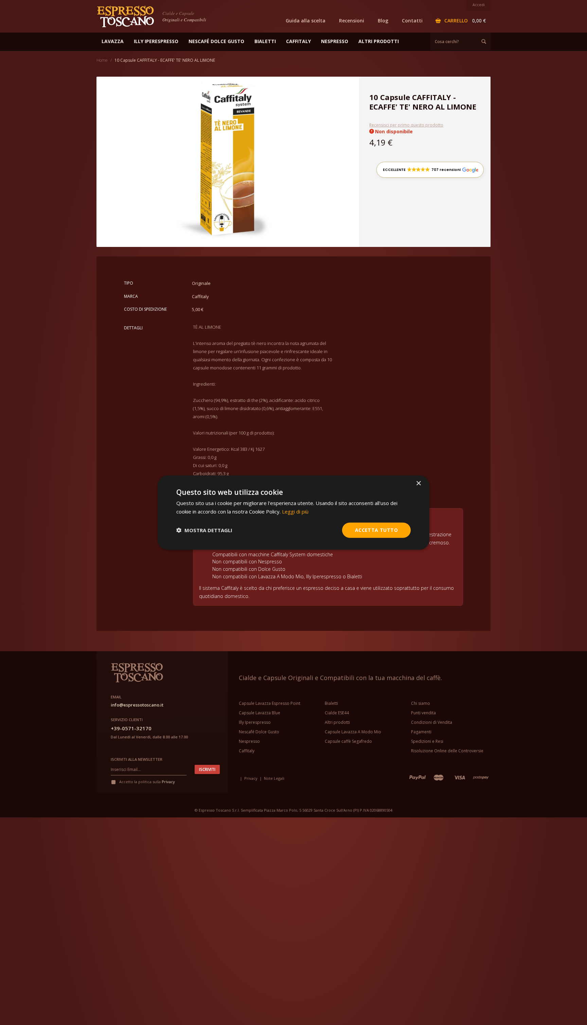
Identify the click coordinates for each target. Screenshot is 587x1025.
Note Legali (274, 778)
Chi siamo (420, 703)
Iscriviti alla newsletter (136, 759)
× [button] (418, 483)
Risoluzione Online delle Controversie (447, 751)
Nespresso (249, 741)
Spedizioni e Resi (427, 741)
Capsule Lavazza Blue (259, 713)
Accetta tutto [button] (376, 530)
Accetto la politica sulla (146, 781)
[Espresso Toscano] (128, 15)
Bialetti (331, 703)
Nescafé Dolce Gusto (259, 732)
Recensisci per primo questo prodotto (406, 125)
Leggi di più (295, 511)
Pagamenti (421, 732)
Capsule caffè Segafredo (348, 741)
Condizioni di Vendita (431, 722)
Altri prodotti (337, 722)
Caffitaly (246, 751)
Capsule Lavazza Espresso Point (269, 703)
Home (102, 60)
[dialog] (293, 513)
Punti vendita (423, 713)
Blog (383, 20)
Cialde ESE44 (337, 713)
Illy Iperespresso (255, 722)
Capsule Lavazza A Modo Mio (353, 732)
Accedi (479, 4)
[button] (430, 170)
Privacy (168, 781)
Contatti (412, 20)
